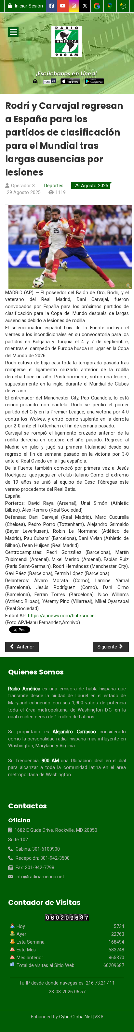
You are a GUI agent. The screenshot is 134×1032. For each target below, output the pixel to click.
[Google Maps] (110, 6)
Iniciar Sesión (28, 6)
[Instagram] (74, 6)
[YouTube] (63, 6)
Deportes (53, 186)
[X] (85, 6)
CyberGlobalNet (75, 1017)
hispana (108, 689)
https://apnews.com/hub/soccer (62, 616)
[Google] (97, 6)
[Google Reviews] (123, 6)
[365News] (67, 42)
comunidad (75, 767)
